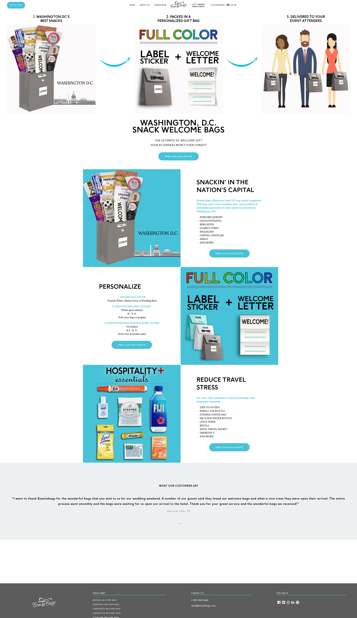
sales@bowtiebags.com (203, 605)
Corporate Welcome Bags (106, 604)
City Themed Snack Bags (198, 5)
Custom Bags (218, 5)
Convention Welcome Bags (107, 613)
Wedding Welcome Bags (105, 600)
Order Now (16, 5)
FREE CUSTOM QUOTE (178, 157)
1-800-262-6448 (199, 600)
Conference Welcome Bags (106, 609)
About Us (145, 5)
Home (132, 5)
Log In (233, 5)
